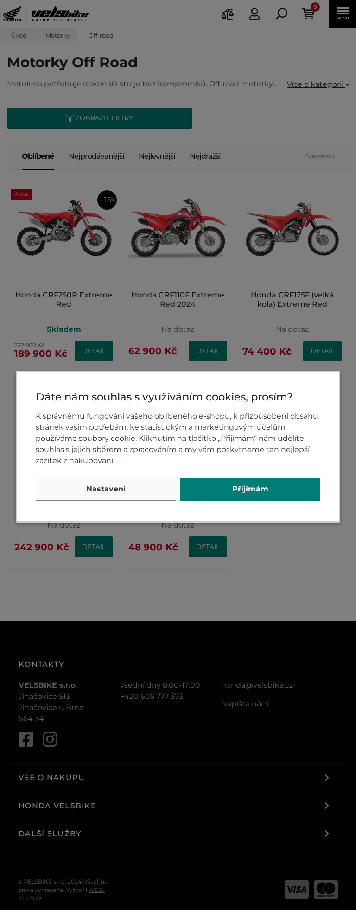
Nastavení (106, 488)
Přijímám (250, 488)
